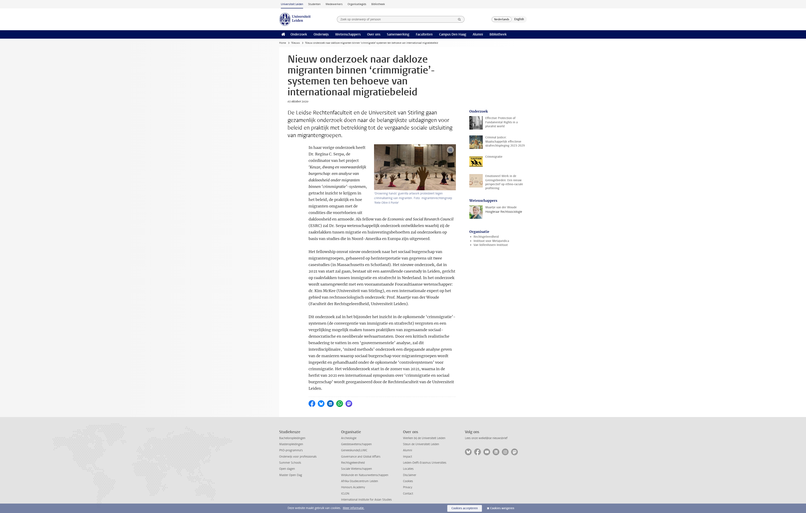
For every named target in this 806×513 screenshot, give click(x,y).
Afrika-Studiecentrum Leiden (359, 481)
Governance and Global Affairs (360, 457)
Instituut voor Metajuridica (491, 241)
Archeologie (348, 438)
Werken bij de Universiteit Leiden (424, 438)
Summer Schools (290, 463)
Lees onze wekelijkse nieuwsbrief (486, 438)
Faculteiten (424, 34)
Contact (408, 494)
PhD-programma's (291, 450)
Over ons (373, 34)
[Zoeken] (459, 19)
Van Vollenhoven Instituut (491, 245)
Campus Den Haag (452, 34)
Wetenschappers (348, 34)
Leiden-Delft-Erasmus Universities (424, 463)
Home (282, 43)
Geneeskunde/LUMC (354, 450)
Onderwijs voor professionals (298, 457)
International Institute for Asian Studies (366, 500)
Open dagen (287, 469)
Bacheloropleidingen (292, 438)
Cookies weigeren (502, 508)
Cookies (408, 481)
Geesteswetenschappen (356, 444)
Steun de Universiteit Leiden (421, 444)
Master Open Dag (290, 475)
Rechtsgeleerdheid (486, 237)
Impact (407, 457)
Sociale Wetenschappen (356, 469)
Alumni (478, 34)
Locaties (408, 469)
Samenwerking (398, 34)
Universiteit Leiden (292, 4)
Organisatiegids (357, 4)
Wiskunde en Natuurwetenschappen (364, 475)
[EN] (519, 19)
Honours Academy (353, 487)
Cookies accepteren (464, 508)
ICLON (345, 494)
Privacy (407, 487)
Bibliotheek (378, 4)
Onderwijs (321, 34)
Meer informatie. (353, 508)
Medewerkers (334, 4)
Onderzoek (298, 34)
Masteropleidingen (291, 444)
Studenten (314, 4)
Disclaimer (409, 475)
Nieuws (295, 43)
